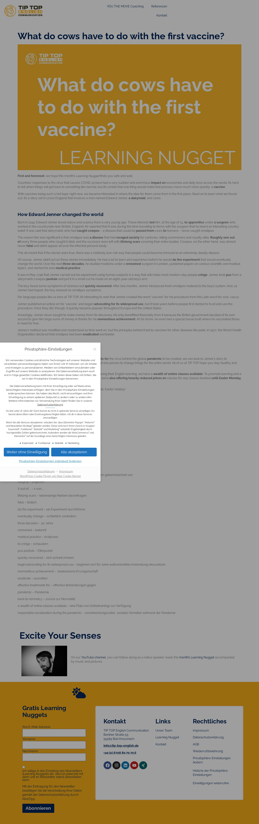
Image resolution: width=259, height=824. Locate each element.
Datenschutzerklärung (50, 404)
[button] (74, 452)
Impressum (66, 471)
